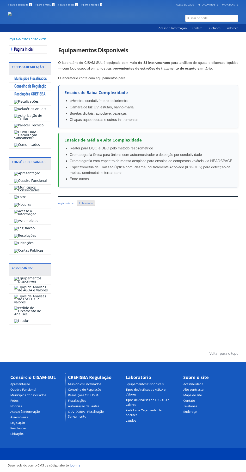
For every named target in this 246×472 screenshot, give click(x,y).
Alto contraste (208, 4)
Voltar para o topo (223, 353)
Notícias (16, 406)
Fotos (14, 401)
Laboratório (85, 203)
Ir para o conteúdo (19, 4)
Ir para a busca (67, 4)
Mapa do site (230, 4)
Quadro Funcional (23, 390)
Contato (197, 28)
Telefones (214, 28)
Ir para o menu (44, 4)
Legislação (17, 423)
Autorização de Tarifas (83, 406)
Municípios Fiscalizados (84, 384)
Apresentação (20, 384)
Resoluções (18, 428)
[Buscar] (234, 18)
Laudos (131, 421)
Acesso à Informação (173, 28)
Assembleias (19, 417)
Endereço (232, 28)
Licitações (17, 434)
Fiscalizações (77, 401)
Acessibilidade (185, 4)
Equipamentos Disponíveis (27, 39)
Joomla (75, 465)
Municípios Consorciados (28, 395)
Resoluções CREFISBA (83, 395)
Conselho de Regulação (84, 390)
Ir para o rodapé (91, 4)
